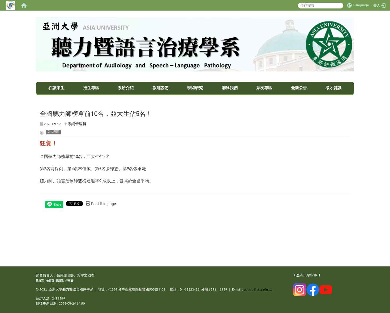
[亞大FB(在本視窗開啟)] (312, 289)
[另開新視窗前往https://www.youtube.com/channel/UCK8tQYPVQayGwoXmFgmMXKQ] (325, 289)
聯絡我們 (230, 87)
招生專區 (91, 87)
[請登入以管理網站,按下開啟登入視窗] (10, 5)
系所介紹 (126, 87)
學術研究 (195, 87)
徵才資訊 (333, 87)
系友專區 (264, 87)
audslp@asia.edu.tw (258, 289)
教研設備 (160, 87)
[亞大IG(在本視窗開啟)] (299, 289)
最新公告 (299, 87)
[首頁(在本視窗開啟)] (24, 5)
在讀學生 (56, 87)
